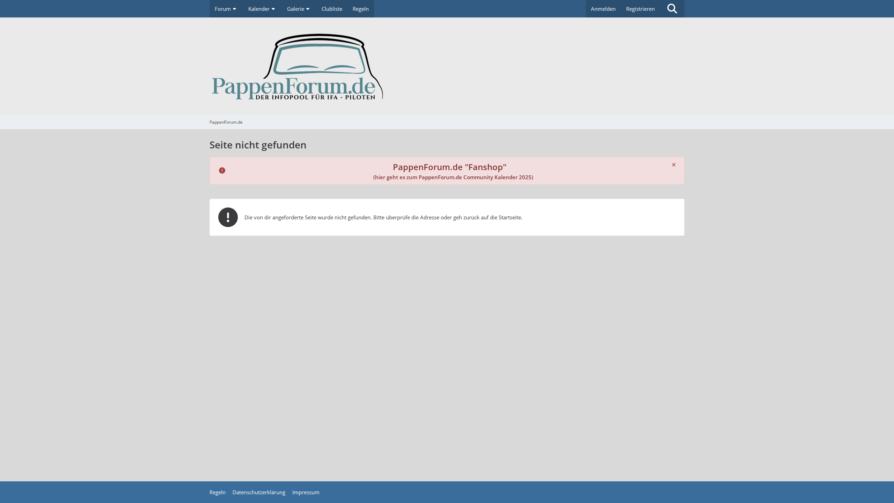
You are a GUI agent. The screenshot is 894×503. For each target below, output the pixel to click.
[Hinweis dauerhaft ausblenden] (673, 164)
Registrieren (640, 8)
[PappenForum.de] (447, 66)
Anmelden (603, 8)
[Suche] (672, 8)
